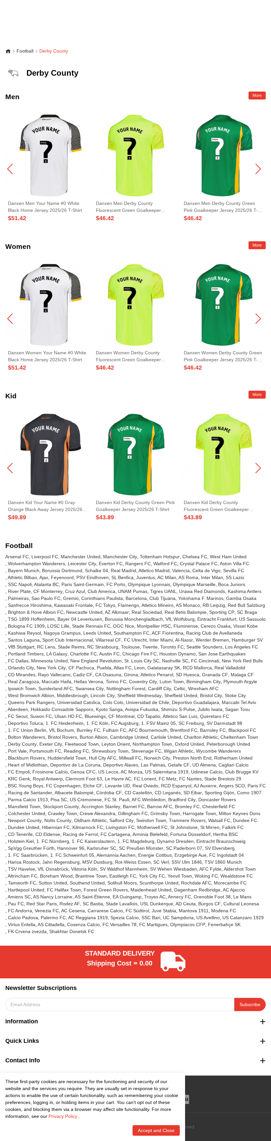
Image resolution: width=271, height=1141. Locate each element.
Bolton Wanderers (26, 737)
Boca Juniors (231, 584)
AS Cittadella (51, 924)
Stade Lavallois (121, 903)
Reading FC (76, 751)
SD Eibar (192, 792)
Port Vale (17, 751)
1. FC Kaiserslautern (93, 841)
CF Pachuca (81, 667)
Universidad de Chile (147, 702)
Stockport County (61, 806)
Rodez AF (69, 903)
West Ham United (228, 556)
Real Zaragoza (23, 681)
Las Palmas (153, 764)
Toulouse (130, 646)
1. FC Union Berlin (27, 730)
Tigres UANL (163, 591)
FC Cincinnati (205, 660)
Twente (150, 646)
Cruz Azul (75, 591)
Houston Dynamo (177, 653)
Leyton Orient (115, 744)
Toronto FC (172, 646)
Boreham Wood (56, 876)
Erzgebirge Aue (190, 855)
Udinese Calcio (206, 771)
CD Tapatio (148, 716)
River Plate (19, 591)
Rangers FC (138, 563)
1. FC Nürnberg (52, 841)
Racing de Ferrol (80, 834)
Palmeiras (18, 598)
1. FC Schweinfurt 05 (72, 855)
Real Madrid (123, 570)
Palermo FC (53, 917)
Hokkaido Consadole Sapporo (62, 709)
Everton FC (111, 563)
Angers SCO (232, 785)
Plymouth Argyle (240, 681)
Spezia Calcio (124, 917)
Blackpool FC (242, 730)
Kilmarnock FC (87, 827)
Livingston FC (120, 827)
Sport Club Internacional (67, 640)
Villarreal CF (108, 640)
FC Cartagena (115, 834)
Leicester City (82, 563)
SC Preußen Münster (141, 848)
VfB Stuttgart (21, 646)
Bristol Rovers (62, 737)
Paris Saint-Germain (82, 584)
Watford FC (165, 563)
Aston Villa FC (234, 563)
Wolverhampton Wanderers (36, 563)
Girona (131, 674)
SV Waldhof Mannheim (123, 869)
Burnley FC (88, 730)
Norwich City (157, 758)
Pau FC (16, 903)
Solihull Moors (122, 882)
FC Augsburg (124, 723)
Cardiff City (159, 688)
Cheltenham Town (239, 737)
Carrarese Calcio (105, 910)
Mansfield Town (24, 806)
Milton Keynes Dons (239, 813)
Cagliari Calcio (233, 764)
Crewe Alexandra (97, 813)
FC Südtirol (137, 910)
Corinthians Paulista (102, 598)
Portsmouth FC (45, 751)
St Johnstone (184, 827)
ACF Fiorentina (167, 633)
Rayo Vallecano (54, 674)
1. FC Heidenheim (65, 723)
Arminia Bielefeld (150, 834)
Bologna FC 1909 (26, 626)
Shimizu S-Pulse (178, 709)
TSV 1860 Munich (223, 862)
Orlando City (21, 667)
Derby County (22, 744)
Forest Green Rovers (106, 889)
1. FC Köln (97, 723)
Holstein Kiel (21, 841)
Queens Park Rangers (31, 702)
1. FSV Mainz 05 (158, 723)
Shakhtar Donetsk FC (71, 931)
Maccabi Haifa (56, 681)
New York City (51, 667)
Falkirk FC (233, 827)
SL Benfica (122, 577)
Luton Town (172, 681)
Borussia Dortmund (62, 570)
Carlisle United (166, 737)
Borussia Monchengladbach (134, 619)
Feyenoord (62, 577)
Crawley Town (62, 813)
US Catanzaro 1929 (243, 917)
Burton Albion (93, 737)
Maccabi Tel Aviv (239, 702)
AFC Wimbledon (149, 799)
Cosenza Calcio (83, 924)
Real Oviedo (145, 785)
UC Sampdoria (178, 917)
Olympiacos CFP (187, 924)
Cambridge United (129, 737)
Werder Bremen (212, 640)
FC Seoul (17, 716)
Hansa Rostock (24, 862)
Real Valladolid (229, 667)
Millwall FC (130, 758)
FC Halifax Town (64, 889)
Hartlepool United (26, 889)
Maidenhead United (151, 889)
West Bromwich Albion (31, 695)
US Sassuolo (252, 619)
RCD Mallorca (197, 667)
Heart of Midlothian (28, 764)
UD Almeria (204, 764)
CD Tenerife (20, 834)
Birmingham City (203, 681)
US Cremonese (86, 799)
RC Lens (46, 646)
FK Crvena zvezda (27, 931)
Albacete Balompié (74, 792)
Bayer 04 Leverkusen (80, 619)
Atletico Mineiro (157, 605)
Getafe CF (179, 764)
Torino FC (116, 681)
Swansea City (89, 688)
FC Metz (167, 778)
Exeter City (50, 744)
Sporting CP (221, 612)
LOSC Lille (58, 626)
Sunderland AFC (55, 688)
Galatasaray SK (163, 667)
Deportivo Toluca (25, 723)
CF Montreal (121, 716)
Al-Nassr (184, 640)
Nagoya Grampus (62, 633)
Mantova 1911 (194, 910)
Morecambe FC (230, 882)
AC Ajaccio (234, 889)
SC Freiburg (191, 723)
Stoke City (235, 695)
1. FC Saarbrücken (28, 855)
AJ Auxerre (205, 785)
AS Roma (188, 577)
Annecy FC (179, 896)
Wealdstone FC (236, 876)
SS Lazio (235, 577)
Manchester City (120, 556)
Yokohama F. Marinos (200, 598)
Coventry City (143, 681)
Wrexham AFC (203, 688)
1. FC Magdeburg (135, 841)
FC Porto (115, 584)
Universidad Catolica (78, 702)
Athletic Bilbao (22, 577)
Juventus (145, 577)
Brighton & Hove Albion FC (35, 612)
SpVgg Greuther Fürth (31, 848)
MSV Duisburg (97, 862)
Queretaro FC (214, 716)
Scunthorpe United (158, 882)
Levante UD (117, 785)
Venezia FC (47, 910)
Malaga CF (242, 674)
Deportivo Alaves (120, 764)
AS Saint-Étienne (92, 896)
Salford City (121, 820)
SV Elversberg (220, 848)
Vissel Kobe (245, 626)
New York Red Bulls (242, 660)
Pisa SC (59, 799)
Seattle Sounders (204, 646)
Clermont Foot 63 (83, 778)
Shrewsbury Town (110, 751)
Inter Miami (161, 640)
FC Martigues (153, 924)
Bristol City (211, 695)
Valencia (181, 570)
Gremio (71, 598)
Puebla (104, 667)
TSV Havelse (21, 869)
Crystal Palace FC (198, 563)
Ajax (43, 577)
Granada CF (215, 674)
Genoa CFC (83, 771)
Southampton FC (131, 633)
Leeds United (97, 633)
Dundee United (23, 827)
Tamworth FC (22, 882)
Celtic (179, 688)
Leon (139, 667)
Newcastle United (84, 612)
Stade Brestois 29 (222, 778)
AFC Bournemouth (148, 730)
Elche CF (92, 785)
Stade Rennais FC (91, 626)
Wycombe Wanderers (218, 751)
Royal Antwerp (48, 778)
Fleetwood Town (82, 744)
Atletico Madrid (154, 570)
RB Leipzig (214, 605)
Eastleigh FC (122, 876)
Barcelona (136, 598)
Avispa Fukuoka (141, 709)
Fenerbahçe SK (224, 924)
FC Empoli (19, 771)
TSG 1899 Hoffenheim (31, 619)
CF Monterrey (47, 591)
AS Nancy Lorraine (52, 896)
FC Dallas (18, 660)
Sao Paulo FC (45, 598)
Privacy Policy (63, 1116)
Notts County (57, 820)
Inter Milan (212, 577)
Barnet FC (133, 806)
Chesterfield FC (218, 806)
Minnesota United (49, 660)
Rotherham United (233, 758)
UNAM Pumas (132, 591)
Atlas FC (123, 667)
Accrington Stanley (100, 806)
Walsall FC (219, 820)
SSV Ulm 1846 (187, 862)
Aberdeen (18, 709)
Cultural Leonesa (241, 903)
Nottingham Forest (125, 688)
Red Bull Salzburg (246, 605)
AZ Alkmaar (117, 612)
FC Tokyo (105, 605)
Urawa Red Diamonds (202, 591)
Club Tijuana (162, 598)
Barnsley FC (213, 730)
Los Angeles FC (241, 646)
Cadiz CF (83, 674)
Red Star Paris (41, 903)
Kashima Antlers (244, 591)
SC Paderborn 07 (184, 848)
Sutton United (53, 882)
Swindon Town (151, 820)
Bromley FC (187, 806)
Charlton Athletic (201, 737)
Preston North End (192, 758)
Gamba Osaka (241, 598)
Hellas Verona (88, 681)
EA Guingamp (127, 896)
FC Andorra (20, 910)
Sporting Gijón (219, 792)
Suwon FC (41, 716)
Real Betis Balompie (186, 612)
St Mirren (209, 827)
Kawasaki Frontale (73, 605)
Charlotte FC (83, 653)
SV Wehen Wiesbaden (173, 869)
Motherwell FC (152, 827)
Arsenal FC (17, 556)
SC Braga (247, 612)
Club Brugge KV (241, 771)
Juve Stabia (164, 910)
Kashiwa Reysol (24, 633)
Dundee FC (245, 820)
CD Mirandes (21, 674)
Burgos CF (209, 903)
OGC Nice (123, 626)
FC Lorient (145, 778)
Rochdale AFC (196, 882)
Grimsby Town (165, 813)
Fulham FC (114, 730)
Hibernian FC (56, 827)
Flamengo (128, 605)
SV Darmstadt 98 (224, 723)
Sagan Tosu (237, 709)
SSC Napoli (20, 584)
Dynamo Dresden (175, 841)
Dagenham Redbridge (197, 889)
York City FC (152, 876)
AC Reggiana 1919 (88, 917)
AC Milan (166, 577)
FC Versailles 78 (119, 924)
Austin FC (109, 653)
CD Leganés (168, 792)
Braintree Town (91, 876)
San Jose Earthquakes (222, 653)
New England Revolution (96, 660)
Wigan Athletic (178, 751)
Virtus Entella (21, 924)
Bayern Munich (23, 570)
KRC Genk (19, 778)
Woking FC (206, 876)
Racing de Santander (30, 792)
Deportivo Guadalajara (195, 702)
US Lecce (108, 771)
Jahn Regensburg (61, 862)
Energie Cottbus (155, 855)
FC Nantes (190, 778)
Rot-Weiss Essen (133, 862)
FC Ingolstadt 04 (226, 855)
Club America (101, 591)
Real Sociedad (147, 612)
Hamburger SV (247, 640)
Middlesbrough (72, 695)
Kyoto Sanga (109, 709)
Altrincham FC (22, 876)
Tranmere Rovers (187, 820)
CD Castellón (138, 792)
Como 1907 (249, 792)
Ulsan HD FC (68, 716)
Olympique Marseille (194, 584)
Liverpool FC (44, 556)
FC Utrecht (135, 640)
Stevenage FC (146, 751)
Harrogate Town (199, 813)
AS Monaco (188, 605)
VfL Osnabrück (53, 869)
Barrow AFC (159, 806)
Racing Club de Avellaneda (214, 633)
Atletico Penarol (156, 674)
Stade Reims (71, 646)
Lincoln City (103, 695)
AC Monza (131, 771)
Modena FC (223, 910)
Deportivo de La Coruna (75, 764)
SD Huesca (187, 674)
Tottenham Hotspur (160, 556)
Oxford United (189, 744)
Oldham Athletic (90, 820)
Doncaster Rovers (217, 799)
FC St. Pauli (116, 799)
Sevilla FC (233, 570)
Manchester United (80, 556)
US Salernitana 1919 (166, 771)
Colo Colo (113, 702)
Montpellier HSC (154, 626)
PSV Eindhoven (92, 577)
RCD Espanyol (176, 785)
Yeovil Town (180, 876)
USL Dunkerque (156, 903)
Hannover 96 (70, 848)
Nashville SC (175, 660)
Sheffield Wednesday (139, 695)
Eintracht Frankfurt (216, 619)
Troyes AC (155, 896)
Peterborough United (228, 744)
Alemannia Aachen (116, 855)
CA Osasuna (108, 674)
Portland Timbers (26, 653)
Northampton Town (152, 744)
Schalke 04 (96, 570)
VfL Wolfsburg (180, 619)
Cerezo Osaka (216, 626)
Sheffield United (180, 695)
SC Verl (161, 862)
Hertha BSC (225, 834)
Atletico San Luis (180, 716)
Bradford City (182, 799)
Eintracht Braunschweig (221, 841)
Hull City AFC (102, 758)
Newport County (25, 820)
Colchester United (26, 813)
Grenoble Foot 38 (212, 896)
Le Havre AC (118, 778)
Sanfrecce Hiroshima (30, 605)
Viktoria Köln (84, 869)
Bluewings (95, 716)
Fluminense (186, 626)
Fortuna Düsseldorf (190, 834)
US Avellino (208, 917)
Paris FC (257, 785)
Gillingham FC (133, 813)
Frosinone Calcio (50, 771)
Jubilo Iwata (210, 709)
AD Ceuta (185, 903)
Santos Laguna (24, 640)
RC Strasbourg (102, 646)
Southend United (87, 882)
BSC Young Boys (25, 785)
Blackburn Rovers (26, 758)
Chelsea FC (194, 556)
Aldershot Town (240, 869)
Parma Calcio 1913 (28, 799)
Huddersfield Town (67, 758)
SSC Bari (150, 917)
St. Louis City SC (141, 660)
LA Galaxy (56, 653)
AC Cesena (73, 910)
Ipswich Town (22, 688)
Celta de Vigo (206, 570)
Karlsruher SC (101, 848)
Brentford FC (183, 730)
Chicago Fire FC (139, 653)
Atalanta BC (46, 584)
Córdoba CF (109, 792)
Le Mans (242, 896)
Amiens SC (19, 896)
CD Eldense (47, 834)
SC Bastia (93, 903)
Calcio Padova (23, 917)
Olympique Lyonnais (149, 584)
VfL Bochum (61, 730)
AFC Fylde (210, 869)
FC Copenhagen (63, 785)
